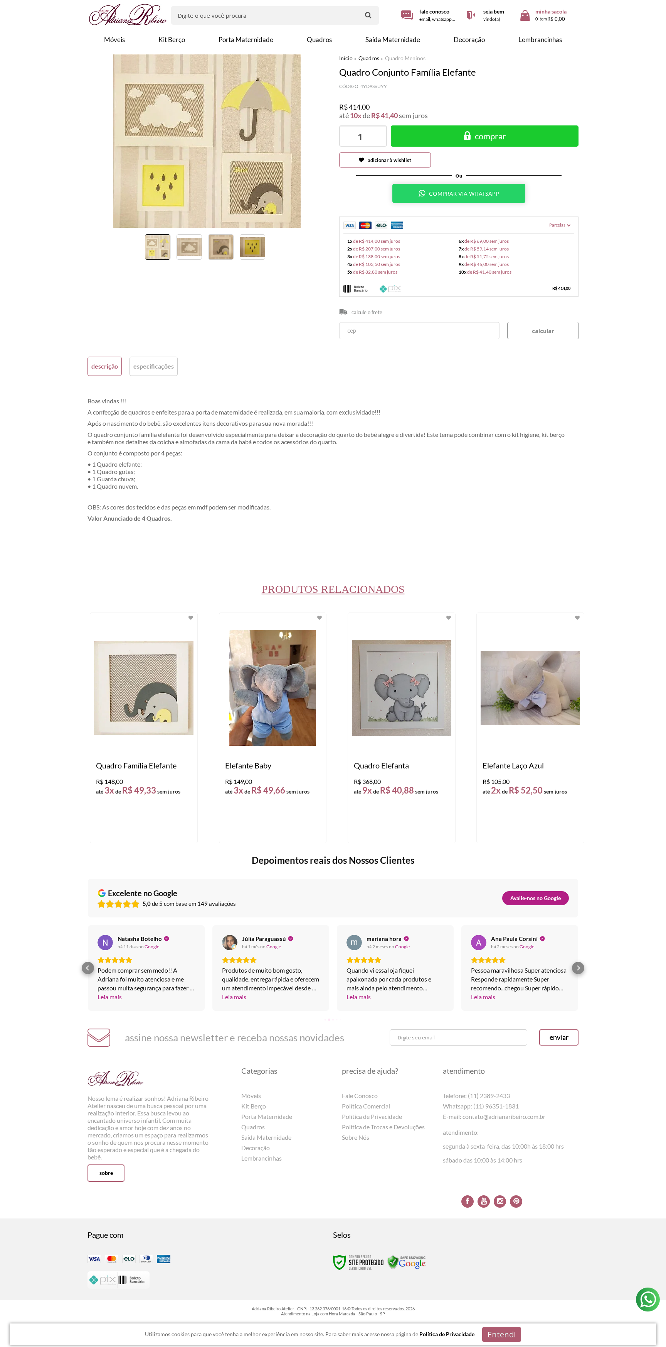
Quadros (368, 58)
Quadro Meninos (405, 58)
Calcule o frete (367, 312)
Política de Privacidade (372, 1116)
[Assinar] (559, 1037)
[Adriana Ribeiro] (128, 14)
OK (543, 330)
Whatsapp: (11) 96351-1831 (481, 1106)
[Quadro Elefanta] (401, 728)
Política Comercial (366, 1106)
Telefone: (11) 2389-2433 (476, 1095)
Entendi (502, 1334)
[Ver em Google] (105, 942)
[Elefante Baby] (272, 728)
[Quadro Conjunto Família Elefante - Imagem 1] (157, 247)
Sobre (106, 1172)
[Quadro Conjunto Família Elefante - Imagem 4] (252, 247)
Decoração (255, 1147)
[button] (88, 968)
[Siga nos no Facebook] (467, 1201)
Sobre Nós (355, 1137)
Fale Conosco (360, 1095)
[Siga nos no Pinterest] (516, 1201)
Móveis (251, 1095)
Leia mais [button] (110, 996)
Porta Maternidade (266, 1116)
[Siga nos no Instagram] (500, 1201)
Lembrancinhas (261, 1158)
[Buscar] (368, 15)
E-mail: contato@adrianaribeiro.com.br (494, 1116)
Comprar (490, 136)
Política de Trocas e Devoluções (383, 1126)
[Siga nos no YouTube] (484, 1201)
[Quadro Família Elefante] (143, 728)
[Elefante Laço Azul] (530, 728)
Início (346, 58)
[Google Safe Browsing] (406, 1262)
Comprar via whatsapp (464, 193)
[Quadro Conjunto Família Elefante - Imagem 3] (221, 247)
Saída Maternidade (266, 1137)
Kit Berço (253, 1106)
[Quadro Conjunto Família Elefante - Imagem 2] (189, 247)
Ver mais (158, 831)
